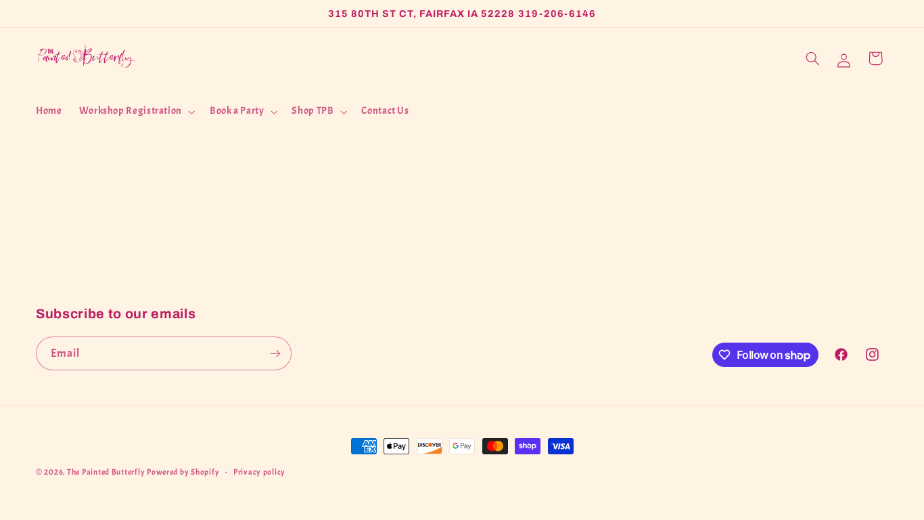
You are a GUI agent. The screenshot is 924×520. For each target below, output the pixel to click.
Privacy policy (259, 472)
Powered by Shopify (183, 472)
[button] (135, 112)
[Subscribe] (275, 353)
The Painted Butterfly (106, 472)
